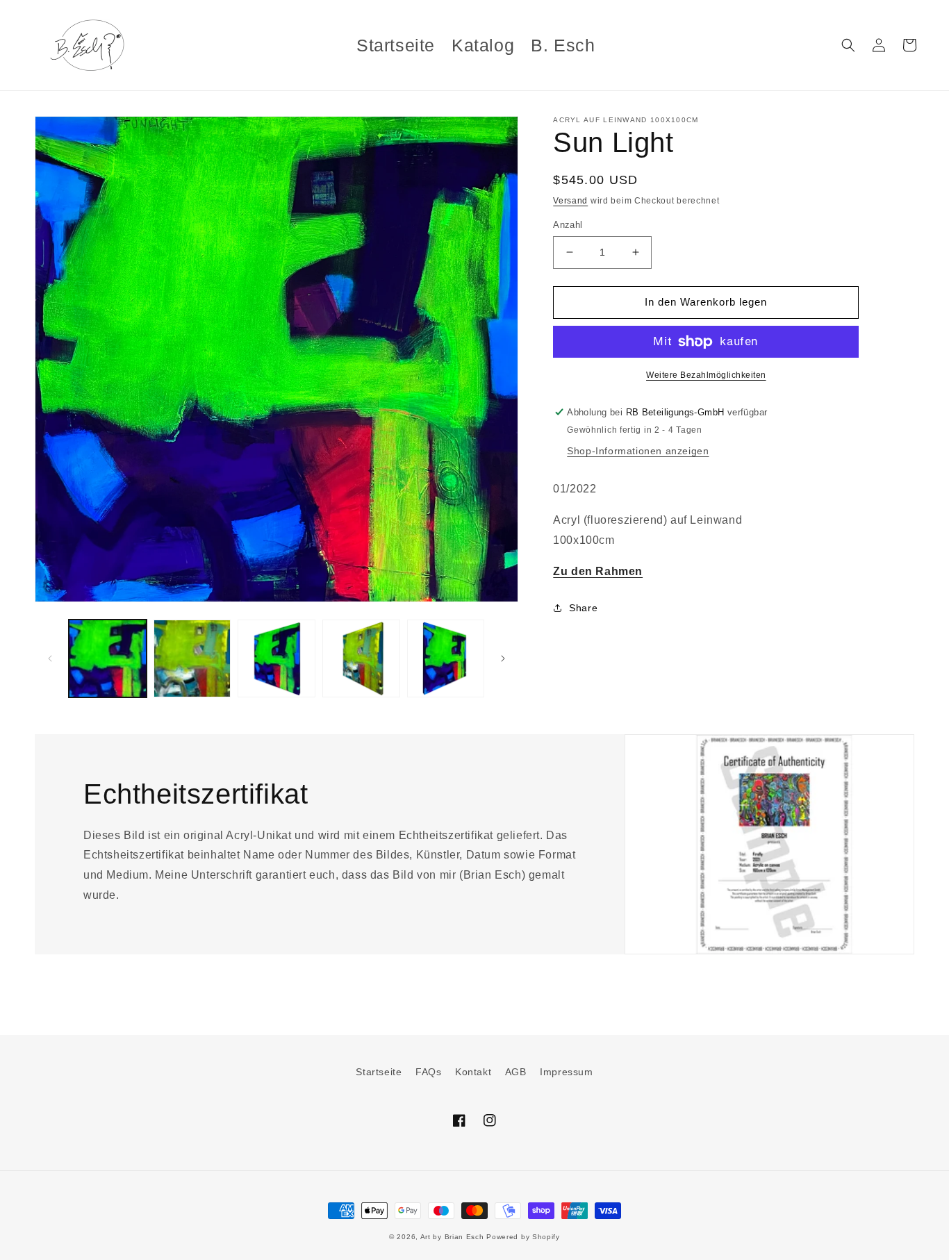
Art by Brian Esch (452, 1237)
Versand (570, 201)
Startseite (379, 1071)
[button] (848, 45)
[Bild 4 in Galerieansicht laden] (361, 658)
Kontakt (473, 1071)
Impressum (566, 1071)
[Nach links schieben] (50, 658)
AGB (516, 1071)
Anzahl (567, 224)
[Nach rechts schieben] (503, 658)
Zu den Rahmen (598, 571)
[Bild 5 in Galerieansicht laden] (446, 658)
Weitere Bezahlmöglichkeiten (706, 375)
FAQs (428, 1071)
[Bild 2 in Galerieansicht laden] (192, 658)
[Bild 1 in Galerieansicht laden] (108, 658)
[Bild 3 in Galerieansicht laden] (276, 658)
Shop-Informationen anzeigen (638, 450)
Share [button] (583, 607)
